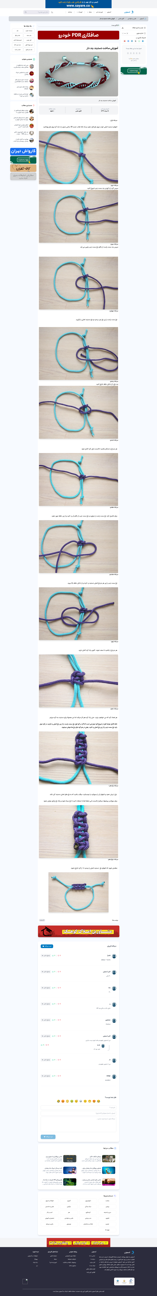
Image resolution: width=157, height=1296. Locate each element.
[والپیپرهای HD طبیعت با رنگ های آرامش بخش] (59, 1182)
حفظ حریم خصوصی (70, 1256)
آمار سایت (92, 1262)
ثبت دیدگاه (48, 946)
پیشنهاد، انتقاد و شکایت (69, 1262)
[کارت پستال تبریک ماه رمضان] (59, 1170)
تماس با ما (92, 1256)
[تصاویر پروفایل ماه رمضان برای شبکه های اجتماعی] (98, 1170)
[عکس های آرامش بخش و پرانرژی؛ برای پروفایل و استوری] (98, 1182)
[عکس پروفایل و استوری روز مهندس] (59, 1158)
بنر (37, 1266)
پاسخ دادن (47, 956)
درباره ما (93, 1259)
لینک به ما (92, 1266)
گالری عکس (121, 19)
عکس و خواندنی (132, 19)
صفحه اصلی (53, 1256)
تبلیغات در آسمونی (33, 1256)
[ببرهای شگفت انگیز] (98, 1158)
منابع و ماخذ (72, 1266)
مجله (55, 1259)
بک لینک (35, 1262)
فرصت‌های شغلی (90, 1269)
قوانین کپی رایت (91, 1272)
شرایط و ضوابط (72, 1259)
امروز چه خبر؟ (53, 1262)
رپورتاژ (36, 1259)
